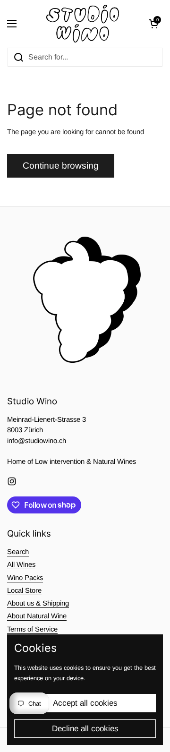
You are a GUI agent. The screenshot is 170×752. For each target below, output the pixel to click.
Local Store (24, 590)
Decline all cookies (85, 728)
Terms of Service (32, 629)
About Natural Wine (37, 616)
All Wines (21, 564)
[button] (153, 23)
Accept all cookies (85, 703)
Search (18, 551)
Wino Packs (25, 577)
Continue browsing (61, 166)
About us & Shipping (38, 603)
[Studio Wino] (82, 24)
